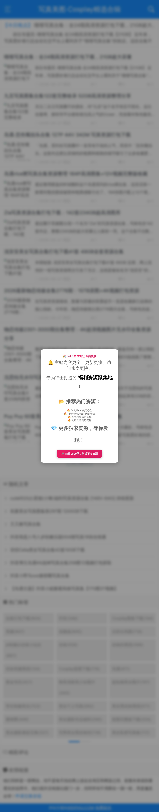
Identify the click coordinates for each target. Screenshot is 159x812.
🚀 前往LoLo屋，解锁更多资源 (79, 453)
